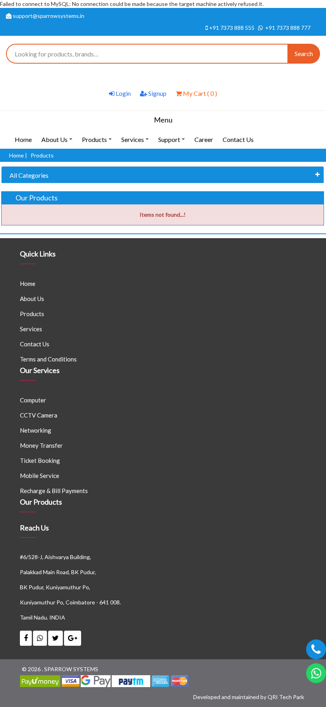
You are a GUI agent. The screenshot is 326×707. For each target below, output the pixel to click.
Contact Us (238, 139)
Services (136, 142)
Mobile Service (39, 475)
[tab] (163, 175)
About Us (58, 142)
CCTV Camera (38, 415)
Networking (35, 430)
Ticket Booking (40, 460)
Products (98, 142)
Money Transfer (41, 445)
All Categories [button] (29, 175)
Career (203, 139)
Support (172, 142)
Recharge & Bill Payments (54, 490)
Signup (157, 93)
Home (23, 139)
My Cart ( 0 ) (199, 93)
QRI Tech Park (286, 696)
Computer (33, 400)
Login (122, 93)
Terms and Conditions (48, 359)
